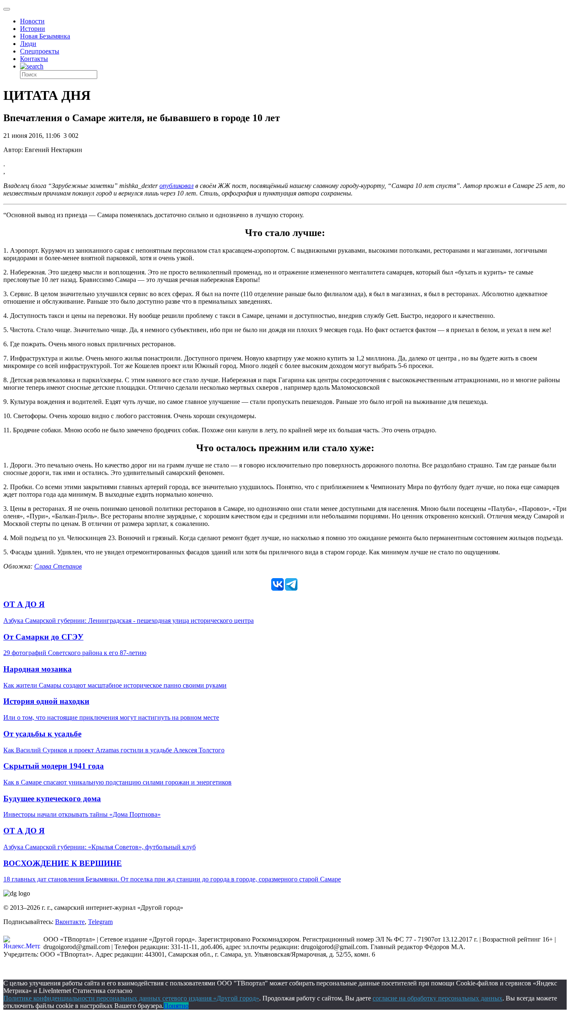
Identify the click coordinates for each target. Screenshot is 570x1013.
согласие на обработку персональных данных (437, 998)
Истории (32, 28)
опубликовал (176, 185)
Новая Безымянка (45, 36)
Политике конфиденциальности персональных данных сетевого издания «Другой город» (131, 998)
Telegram (100, 921)
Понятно (176, 1005)
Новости (32, 21)
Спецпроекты (39, 51)
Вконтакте (70, 921)
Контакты (34, 58)
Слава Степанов (58, 566)
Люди (28, 43)
